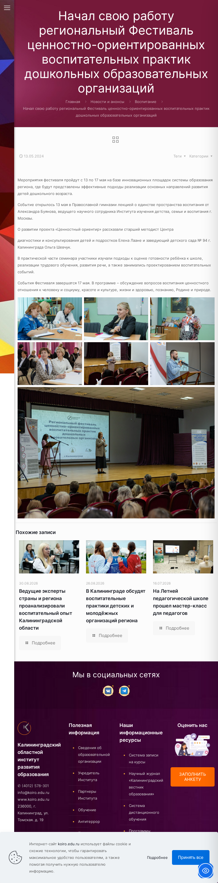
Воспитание (145, 101)
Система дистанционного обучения (144, 812)
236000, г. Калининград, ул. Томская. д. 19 (33, 813)
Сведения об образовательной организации (94, 754)
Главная (73, 101)
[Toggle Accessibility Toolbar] (206, 871)
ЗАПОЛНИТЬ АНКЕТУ (192, 776)
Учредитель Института (88, 776)
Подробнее (157, 857)
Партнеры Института (87, 794)
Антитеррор (89, 821)
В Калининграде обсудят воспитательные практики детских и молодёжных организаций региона (115, 605)
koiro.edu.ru (68, 844)
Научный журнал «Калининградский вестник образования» (145, 783)
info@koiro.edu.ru (33, 792)
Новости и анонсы (107, 101)
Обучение (87, 810)
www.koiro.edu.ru (33, 799)
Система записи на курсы (143, 758)
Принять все (191, 857)
